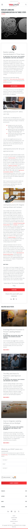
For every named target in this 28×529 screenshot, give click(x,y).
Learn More (14, 517)
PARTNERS (3, 506)
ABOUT (2, 501)
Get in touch (14, 86)
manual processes (12, 237)
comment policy (4, 454)
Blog (14, 515)
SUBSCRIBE (14, 289)
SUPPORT (2, 496)
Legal (14, 523)
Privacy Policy (14, 521)
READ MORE (6, 349)
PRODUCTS (3, 491)
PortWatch (15, 224)
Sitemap (14, 519)
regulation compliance (12, 165)
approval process (11, 157)
